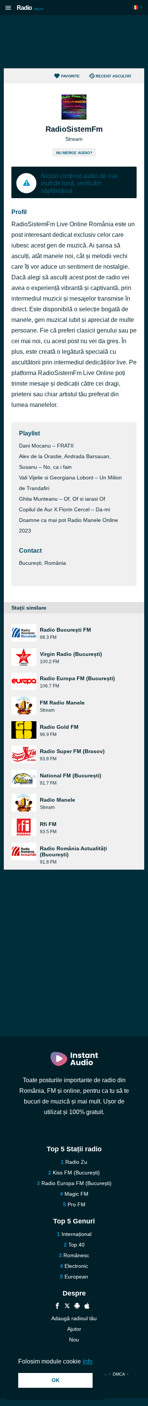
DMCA (118, 1374)
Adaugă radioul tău (74, 1318)
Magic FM (76, 1194)
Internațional (76, 1234)
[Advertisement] (74, 42)
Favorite (70, 76)
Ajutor (74, 1329)
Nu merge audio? (74, 153)
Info (88, 1361)
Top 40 (76, 1245)
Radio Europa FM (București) (76, 1183)
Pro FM (76, 1204)
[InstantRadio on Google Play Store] (77, 1307)
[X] (67, 1307)
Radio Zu (76, 1162)
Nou (74, 1340)
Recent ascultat (113, 76)
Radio (30, 8)
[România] (138, 7)
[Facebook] (57, 1307)
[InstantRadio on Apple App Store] (87, 1307)
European (76, 1277)
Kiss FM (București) (76, 1173)
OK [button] (56, 1380)
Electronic (76, 1266)
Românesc (76, 1255)
